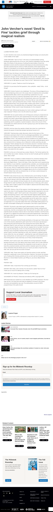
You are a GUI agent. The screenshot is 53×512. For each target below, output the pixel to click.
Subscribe (26, 384)
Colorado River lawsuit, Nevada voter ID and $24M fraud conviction (28, 329)
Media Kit (43, 500)
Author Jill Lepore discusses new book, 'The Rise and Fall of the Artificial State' (44, 431)
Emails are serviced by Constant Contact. (9, 380)
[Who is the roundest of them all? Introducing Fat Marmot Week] (20, 429)
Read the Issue (43, 480)
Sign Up (8, 480)
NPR (11, 336)
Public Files (43, 498)
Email (4, 372)
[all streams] (51, 6)
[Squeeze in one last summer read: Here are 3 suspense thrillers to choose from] (32, 429)
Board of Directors (45, 495)
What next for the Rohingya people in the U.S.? (13, 357)
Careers (21, 500)
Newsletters (38, 2)
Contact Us (22, 494)
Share (33, 41)
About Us (22, 491)
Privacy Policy (5, 501)
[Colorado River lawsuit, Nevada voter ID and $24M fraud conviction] (5, 329)
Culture (4, 307)
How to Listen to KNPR (44, 492)
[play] (4, 6)
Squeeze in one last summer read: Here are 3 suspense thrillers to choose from (32, 439)
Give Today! (12, 299)
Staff (21, 497)
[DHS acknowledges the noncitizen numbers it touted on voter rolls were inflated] (5, 348)
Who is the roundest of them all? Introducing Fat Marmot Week (20, 438)
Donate (48, 2)
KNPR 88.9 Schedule (34, 498)
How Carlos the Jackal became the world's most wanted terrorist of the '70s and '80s (8, 431)
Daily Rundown (14, 327)
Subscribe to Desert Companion (34, 495)
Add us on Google (44, 41)
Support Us (22, 503)
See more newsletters (10, 470)
